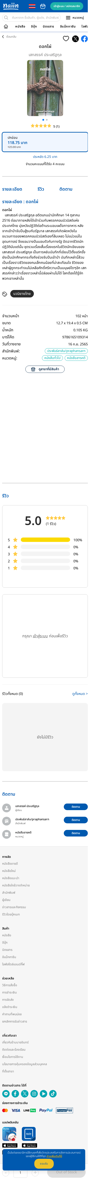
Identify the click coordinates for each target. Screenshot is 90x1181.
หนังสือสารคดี (76, 358)
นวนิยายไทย (22, 293)
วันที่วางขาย (11, 344)
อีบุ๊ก (34, 26)
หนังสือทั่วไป (52, 358)
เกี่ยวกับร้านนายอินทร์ (15, 1042)
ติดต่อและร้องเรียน (14, 1049)
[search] (6, 17)
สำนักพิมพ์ (8, 892)
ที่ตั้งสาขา (8, 1071)
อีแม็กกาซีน (68, 26)
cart (42, 6)
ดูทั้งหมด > (80, 693)
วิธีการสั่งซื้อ (9, 985)
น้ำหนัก (7, 330)
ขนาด (6, 323)
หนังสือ (20, 26)
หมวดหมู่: (9, 358)
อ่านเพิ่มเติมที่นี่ (54, 1156)
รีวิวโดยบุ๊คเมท (11, 914)
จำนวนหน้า (10, 316)
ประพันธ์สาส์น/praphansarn (66, 351)
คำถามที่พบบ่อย (12, 1014)
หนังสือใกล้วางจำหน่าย (16, 885)
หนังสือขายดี (10, 863)
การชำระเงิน (9, 992)
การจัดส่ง (8, 999)
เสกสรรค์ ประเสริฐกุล (45, 55)
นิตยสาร (48, 26)
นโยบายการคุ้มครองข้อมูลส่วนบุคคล (24, 1064)
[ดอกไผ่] (75, 38)
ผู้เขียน (6, 900)
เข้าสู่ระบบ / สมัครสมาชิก (67, 6)
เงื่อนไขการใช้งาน (12, 1057)
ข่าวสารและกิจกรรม (14, 907)
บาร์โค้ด (8, 337)
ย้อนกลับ (11, 37)
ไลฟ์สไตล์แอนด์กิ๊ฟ (13, 964)
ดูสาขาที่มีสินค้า (49, 369)
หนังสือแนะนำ (10, 878)
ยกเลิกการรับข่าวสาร (14, 1021)
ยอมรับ (44, 1164)
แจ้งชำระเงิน (9, 1007)
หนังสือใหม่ (9, 871)
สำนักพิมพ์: (11, 351)
